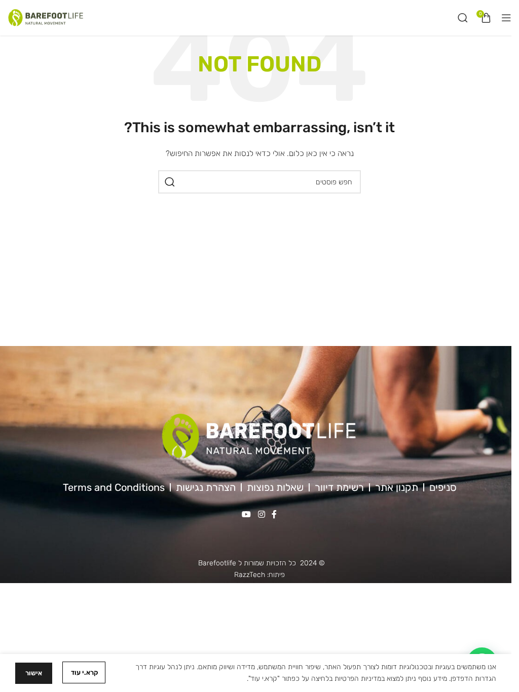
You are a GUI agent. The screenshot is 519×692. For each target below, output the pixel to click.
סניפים (443, 487)
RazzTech (249, 574)
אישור (33, 673)
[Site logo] (46, 17)
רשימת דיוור (339, 487)
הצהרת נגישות (206, 487)
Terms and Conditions (114, 487)
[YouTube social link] (246, 514)
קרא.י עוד (83, 672)
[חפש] (169, 182)
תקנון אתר (396, 487)
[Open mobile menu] (506, 18)
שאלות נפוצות (275, 487)
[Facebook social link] (274, 514)
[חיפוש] (463, 18)
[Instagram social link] (261, 514)
